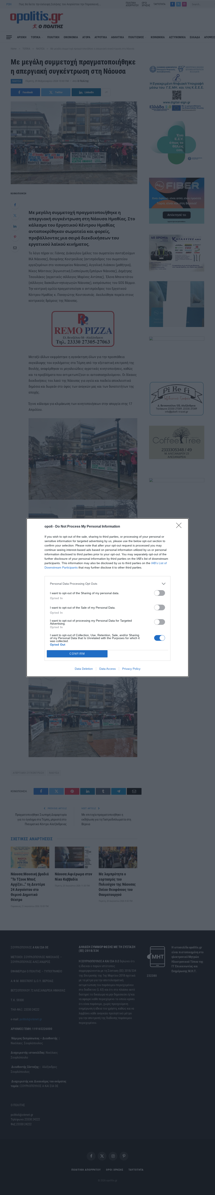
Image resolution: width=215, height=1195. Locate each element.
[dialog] (107, 598)
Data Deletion (84, 668)
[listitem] (107, 584)
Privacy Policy (131, 668)
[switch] (159, 593)
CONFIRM (77, 653)
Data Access (107, 668)
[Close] (180, 527)
